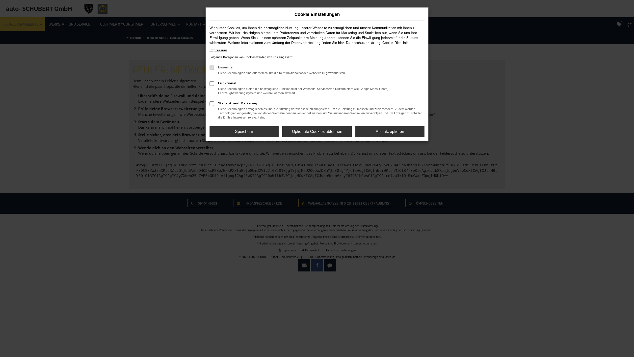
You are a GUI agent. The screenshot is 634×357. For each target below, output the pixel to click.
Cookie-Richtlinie (395, 43)
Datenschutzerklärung (363, 43)
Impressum (218, 50)
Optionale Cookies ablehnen (317, 131)
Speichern (244, 131)
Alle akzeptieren (390, 131)
